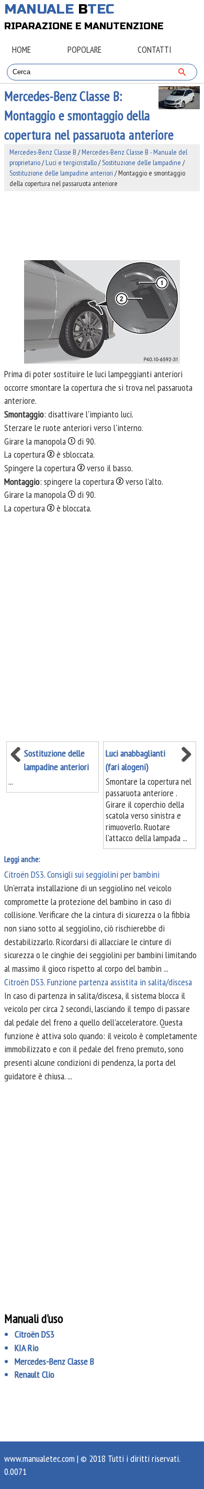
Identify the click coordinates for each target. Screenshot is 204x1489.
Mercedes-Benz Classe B (42, 152)
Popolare (84, 49)
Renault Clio (34, 1374)
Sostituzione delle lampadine (141, 162)
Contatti (154, 49)
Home (21, 49)
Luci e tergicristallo (71, 162)
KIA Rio (27, 1348)
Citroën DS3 (34, 1334)
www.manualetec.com (39, 1458)
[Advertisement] (102, 225)
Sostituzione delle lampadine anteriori (61, 173)
